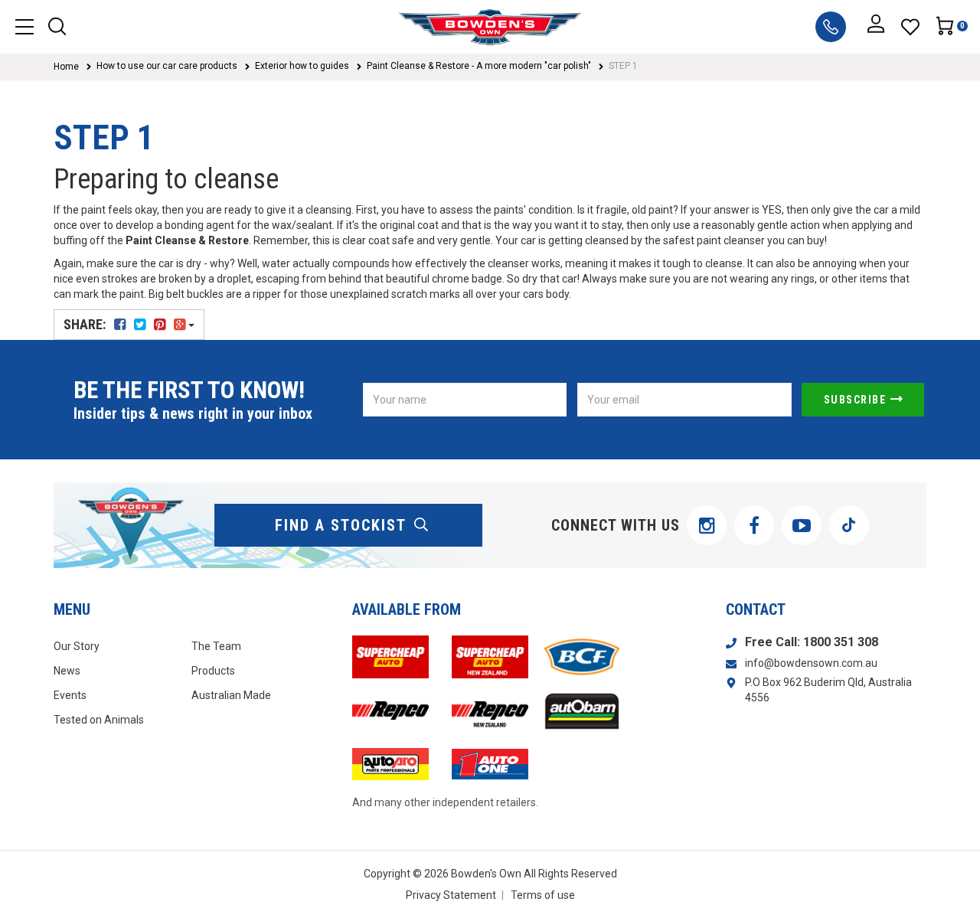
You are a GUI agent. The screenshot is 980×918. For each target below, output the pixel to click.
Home (66, 66)
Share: (86, 324)
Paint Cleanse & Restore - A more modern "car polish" (479, 65)
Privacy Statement (451, 895)
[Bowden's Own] (489, 27)
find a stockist (341, 525)
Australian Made (231, 695)
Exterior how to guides (302, 65)
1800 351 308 (840, 642)
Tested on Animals (99, 720)
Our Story (77, 646)
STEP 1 (623, 65)
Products (213, 671)
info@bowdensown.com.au (811, 663)
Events (70, 695)
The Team (216, 646)
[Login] (876, 27)
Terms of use (543, 895)
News (67, 671)
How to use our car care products (166, 65)
